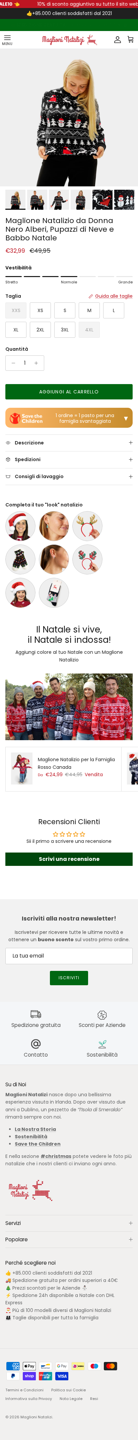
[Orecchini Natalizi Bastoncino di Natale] (54, 559)
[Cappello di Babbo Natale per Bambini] (20, 593)
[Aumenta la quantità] (38, 363)
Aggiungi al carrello (69, 391)
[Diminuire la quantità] (11, 363)
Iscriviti (69, 978)
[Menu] (7, 39)
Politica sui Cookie (68, 1390)
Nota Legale (71, 1398)
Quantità (16, 349)
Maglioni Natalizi (36, 1417)
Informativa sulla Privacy (28, 1398)
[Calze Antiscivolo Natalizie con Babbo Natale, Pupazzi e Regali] (20, 559)
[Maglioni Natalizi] (69, 39)
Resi (94, 1398)
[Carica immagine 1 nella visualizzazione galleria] (69, 117)
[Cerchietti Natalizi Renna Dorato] (87, 526)
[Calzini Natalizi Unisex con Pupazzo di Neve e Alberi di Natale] (54, 593)
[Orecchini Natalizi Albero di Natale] (54, 526)
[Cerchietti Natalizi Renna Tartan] (87, 559)
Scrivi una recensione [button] (69, 859)
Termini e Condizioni (24, 1390)
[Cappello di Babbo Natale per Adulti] (20, 526)
